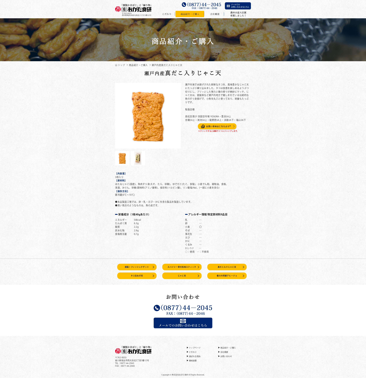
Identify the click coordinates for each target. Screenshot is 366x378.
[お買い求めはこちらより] (218, 130)
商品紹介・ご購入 (228, 348)
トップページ (195, 348)
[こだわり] (167, 14)
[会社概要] (214, 14)
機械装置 (193, 361)
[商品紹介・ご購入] (190, 14)
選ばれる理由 (195, 356)
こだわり (193, 352)
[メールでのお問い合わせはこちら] (183, 327)
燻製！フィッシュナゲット (137, 267)
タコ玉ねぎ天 (137, 276)
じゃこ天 (182, 276)
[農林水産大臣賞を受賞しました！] (238, 14)
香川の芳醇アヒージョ (227, 276)
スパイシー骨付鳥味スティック (182, 267)
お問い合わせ (226, 356)
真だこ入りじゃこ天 (227, 267)
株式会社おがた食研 (180, 375)
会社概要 (224, 352)
